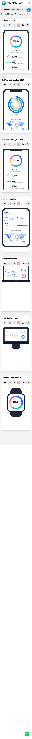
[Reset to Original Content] (18, 25)
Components (6, 9)
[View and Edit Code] (5, 25)
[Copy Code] (10, 25)
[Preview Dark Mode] (28, 25)
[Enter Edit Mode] (14, 25)
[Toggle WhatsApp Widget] (27, 734)
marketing (15, 9)
